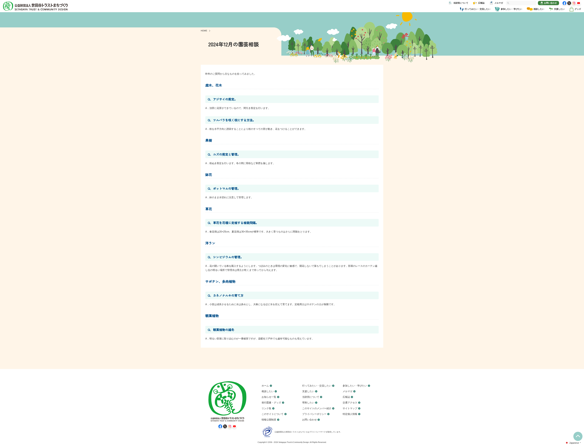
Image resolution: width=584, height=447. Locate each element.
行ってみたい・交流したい (477, 9)
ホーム (265, 385)
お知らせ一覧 (269, 397)
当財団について (460, 3)
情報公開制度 (269, 419)
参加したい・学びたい (511, 9)
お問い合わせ (550, 3)
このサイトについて (272, 414)
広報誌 (481, 3)
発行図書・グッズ (271, 402)
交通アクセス (350, 402)
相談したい (539, 9)
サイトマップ (350, 408)
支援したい (559, 9)
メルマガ (498, 3)
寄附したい (308, 402)
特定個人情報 (350, 414)
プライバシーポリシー (314, 414)
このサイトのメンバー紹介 (316, 408)
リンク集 (266, 408)
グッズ (578, 9)
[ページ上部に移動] (577, 436)
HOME (204, 30)
